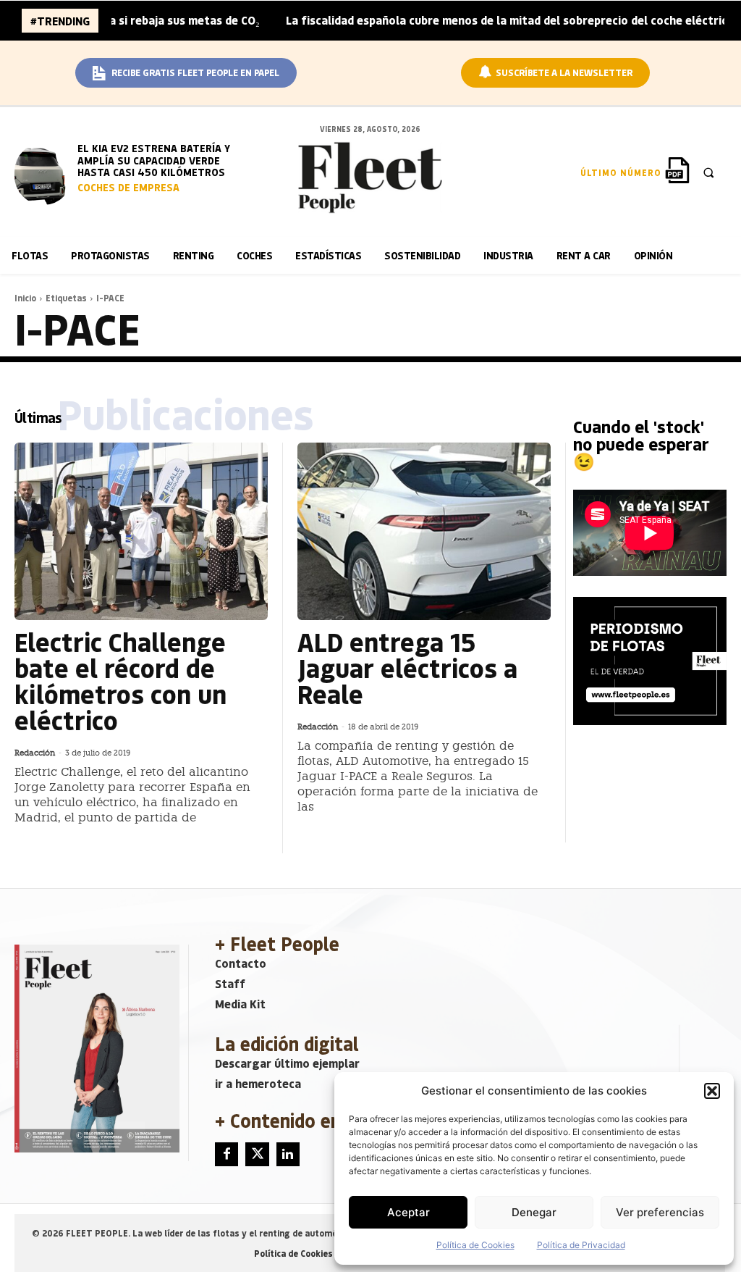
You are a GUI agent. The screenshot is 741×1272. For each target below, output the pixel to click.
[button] (712, 1091)
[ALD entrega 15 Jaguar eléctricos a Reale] (424, 531)
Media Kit (240, 1003)
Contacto (240, 963)
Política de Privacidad (581, 1244)
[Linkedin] (288, 1154)
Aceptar (408, 1212)
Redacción (34, 753)
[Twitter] (256, 1154)
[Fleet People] (370, 177)
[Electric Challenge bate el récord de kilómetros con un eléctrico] (141, 531)
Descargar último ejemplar (287, 1063)
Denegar (534, 1212)
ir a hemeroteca (258, 1083)
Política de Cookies (475, 1244)
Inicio (25, 298)
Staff (230, 983)
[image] (43, 174)
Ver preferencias (660, 1212)
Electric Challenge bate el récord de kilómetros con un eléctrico (120, 680)
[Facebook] (226, 1154)
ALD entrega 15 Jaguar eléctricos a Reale (407, 667)
